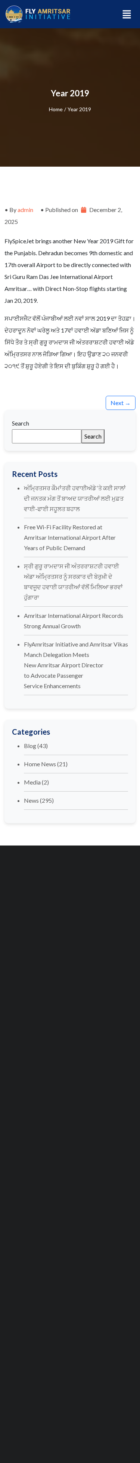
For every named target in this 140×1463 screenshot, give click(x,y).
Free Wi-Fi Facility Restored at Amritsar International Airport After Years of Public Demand (70, 537)
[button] (126, 14)
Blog (30, 745)
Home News (40, 763)
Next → (121, 402)
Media (32, 782)
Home (56, 109)
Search (20, 423)
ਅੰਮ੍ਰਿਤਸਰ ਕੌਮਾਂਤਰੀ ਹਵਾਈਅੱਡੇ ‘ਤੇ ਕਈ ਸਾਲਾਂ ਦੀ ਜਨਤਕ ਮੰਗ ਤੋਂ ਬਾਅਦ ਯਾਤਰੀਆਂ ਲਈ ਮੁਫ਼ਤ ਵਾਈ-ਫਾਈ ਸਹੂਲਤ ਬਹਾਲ (75, 498)
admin (25, 209)
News (31, 800)
